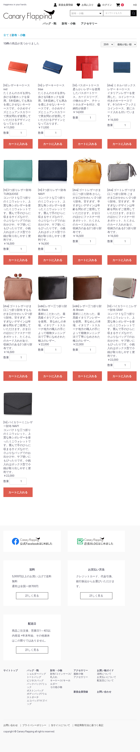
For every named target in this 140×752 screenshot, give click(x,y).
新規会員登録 (81, 691)
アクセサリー (89, 23)
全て (6, 35)
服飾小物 (78, 673)
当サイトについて (60, 725)
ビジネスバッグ (35, 680)
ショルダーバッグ (36, 673)
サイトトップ (10, 670)
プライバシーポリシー (34, 725)
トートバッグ (34, 677)
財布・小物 (68, 23)
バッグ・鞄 (49, 23)
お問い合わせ (104, 691)
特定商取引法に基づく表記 (89, 725)
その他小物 (56, 687)
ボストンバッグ (35, 690)
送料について (104, 673)
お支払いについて (106, 677)
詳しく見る (32, 595)
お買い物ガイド (105, 670)
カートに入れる (18, 144)
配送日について (105, 680)
